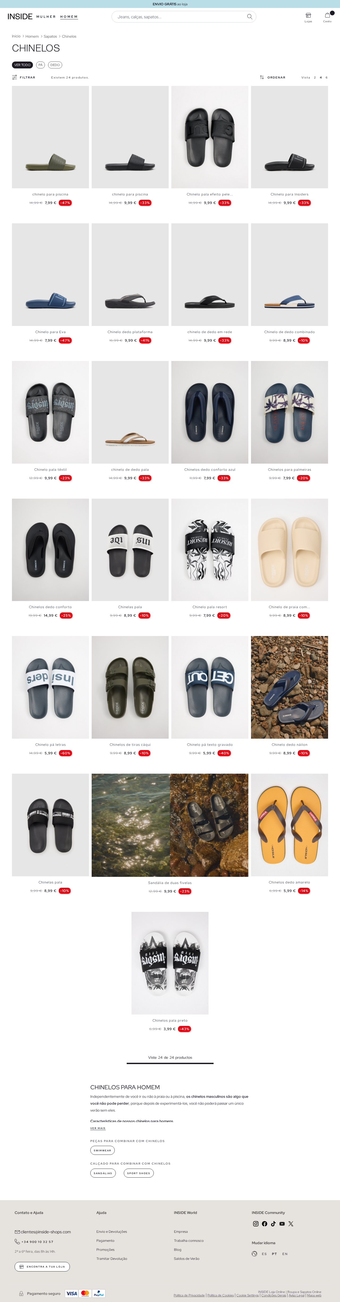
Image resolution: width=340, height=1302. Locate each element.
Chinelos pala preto (170, 1020)
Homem (69, 17)
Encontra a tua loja (45, 1266)
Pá (40, 65)
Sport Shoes (138, 1173)
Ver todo (22, 65)
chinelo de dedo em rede (210, 332)
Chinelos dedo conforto (50, 607)
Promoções (105, 1249)
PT (275, 1254)
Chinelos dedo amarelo (289, 882)
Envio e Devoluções (111, 1231)
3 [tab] (22, 90)
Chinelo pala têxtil (50, 469)
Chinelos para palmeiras (289, 469)
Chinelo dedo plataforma (130, 332)
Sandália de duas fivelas (170, 883)
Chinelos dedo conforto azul (210, 469)
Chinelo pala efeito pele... (210, 194)
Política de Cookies (220, 1295)
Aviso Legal (296, 1295)
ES (265, 1254)
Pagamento (105, 1240)
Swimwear (102, 1150)
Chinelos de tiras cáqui (130, 744)
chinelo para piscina (50, 194)
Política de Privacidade (189, 1295)
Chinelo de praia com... (289, 607)
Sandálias (103, 1173)
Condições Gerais (273, 1295)
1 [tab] (17, 90)
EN (285, 1254)
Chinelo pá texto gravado (210, 744)
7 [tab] (272, 640)
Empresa (181, 1231)
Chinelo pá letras (50, 744)
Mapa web (314, 1295)
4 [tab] (25, 90)
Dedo (55, 65)
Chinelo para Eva (50, 332)
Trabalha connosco (189, 1240)
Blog (177, 1249)
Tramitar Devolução (111, 1258)
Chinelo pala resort (210, 607)
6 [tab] (190, 90)
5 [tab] (187, 90)
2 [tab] (20, 90)
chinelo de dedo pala (130, 469)
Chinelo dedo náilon (290, 744)
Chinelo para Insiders (290, 194)
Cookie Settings (247, 1295)
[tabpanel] (50, 137)
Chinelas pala (130, 607)
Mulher (46, 17)
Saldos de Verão (186, 1258)
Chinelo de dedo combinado (289, 332)
